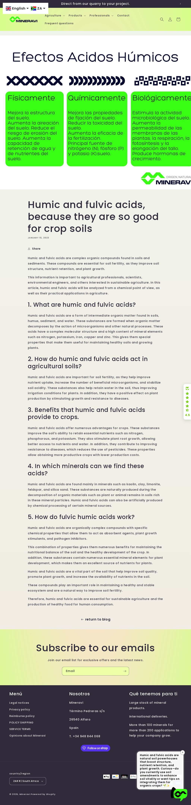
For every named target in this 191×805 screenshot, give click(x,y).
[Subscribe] (125, 671)
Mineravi (24, 794)
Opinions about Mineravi (27, 735)
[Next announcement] (180, 3)
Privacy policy (19, 709)
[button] (55, 15)
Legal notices (19, 703)
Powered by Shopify (43, 794)
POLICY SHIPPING (21, 722)
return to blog (97, 619)
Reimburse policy (22, 716)
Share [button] (36, 249)
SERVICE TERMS (20, 729)
